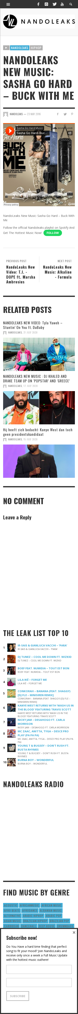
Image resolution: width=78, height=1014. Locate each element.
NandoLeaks (15, 332)
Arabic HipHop (33, 915)
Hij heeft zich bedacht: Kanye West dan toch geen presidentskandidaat (38, 432)
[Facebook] (38, 4)
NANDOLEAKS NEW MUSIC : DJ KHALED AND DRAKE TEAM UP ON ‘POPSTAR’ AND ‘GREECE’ (36, 378)
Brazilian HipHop (35, 921)
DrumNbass (65, 926)
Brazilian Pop (59, 921)
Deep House (47, 926)
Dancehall (28, 926)
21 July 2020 (31, 332)
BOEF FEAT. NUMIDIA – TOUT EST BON (43, 668)
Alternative (12, 915)
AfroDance (29, 910)
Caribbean (11, 926)
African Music (52, 905)
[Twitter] (54, 4)
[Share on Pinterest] (72, 114)
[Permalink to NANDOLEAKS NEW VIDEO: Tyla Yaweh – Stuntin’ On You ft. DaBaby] (39, 354)
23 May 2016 (34, 114)
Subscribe (17, 996)
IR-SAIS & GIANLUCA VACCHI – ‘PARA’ (42, 645)
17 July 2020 (31, 386)
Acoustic (10, 905)
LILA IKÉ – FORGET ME (32, 680)
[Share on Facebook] (58, 114)
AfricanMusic (29, 905)
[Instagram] (46, 4)
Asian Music (12, 921)
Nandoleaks (19, 47)
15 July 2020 (31, 439)
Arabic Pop (53, 915)
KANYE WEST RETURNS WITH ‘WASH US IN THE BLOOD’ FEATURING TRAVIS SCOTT (46, 707)
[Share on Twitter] (65, 114)
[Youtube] (62, 4)
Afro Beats (12, 910)
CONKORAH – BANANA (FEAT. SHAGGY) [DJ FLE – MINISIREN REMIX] (44, 693)
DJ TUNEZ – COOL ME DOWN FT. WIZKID (45, 657)
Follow (53, 233)
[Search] (8, 4)
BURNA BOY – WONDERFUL (36, 760)
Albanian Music (51, 910)
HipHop (36, 47)
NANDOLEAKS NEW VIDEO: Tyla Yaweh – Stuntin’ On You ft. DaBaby (33, 325)
